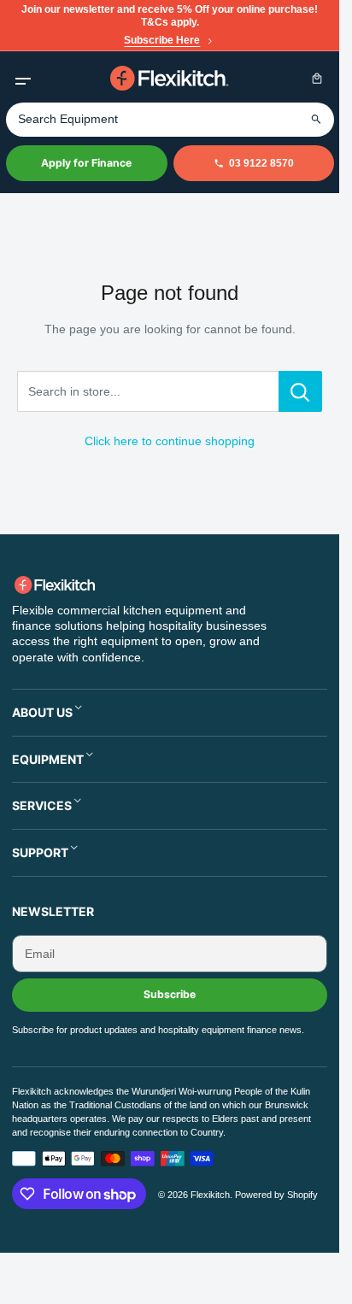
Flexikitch (210, 1194)
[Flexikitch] (170, 78)
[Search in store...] (300, 391)
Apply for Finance (86, 162)
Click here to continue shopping (170, 441)
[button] (22, 78)
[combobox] (170, 120)
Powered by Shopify (276, 1194)
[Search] (316, 119)
